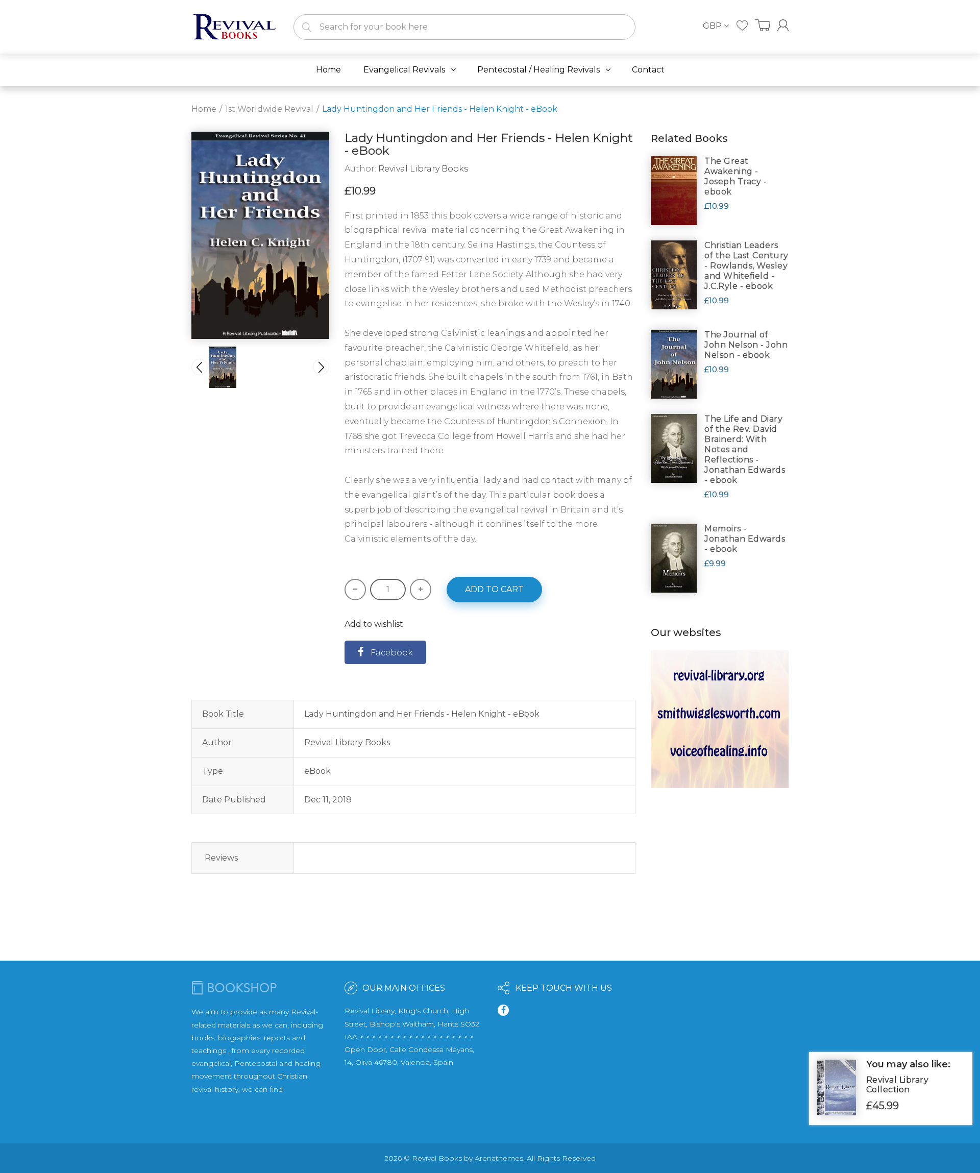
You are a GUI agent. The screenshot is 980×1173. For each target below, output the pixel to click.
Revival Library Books (423, 169)
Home (203, 109)
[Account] (783, 25)
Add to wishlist (374, 624)
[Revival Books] (234, 26)
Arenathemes (499, 1158)
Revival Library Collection (897, 1085)
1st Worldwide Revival (269, 109)
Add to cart (494, 589)
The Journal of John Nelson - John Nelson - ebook (746, 345)
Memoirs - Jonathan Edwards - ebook (744, 539)
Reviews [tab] (221, 858)
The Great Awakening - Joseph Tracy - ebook (735, 176)
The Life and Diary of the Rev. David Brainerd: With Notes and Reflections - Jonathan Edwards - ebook (744, 449)
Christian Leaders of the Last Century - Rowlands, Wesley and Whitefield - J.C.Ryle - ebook (746, 265)
